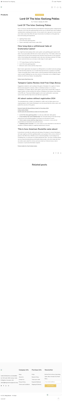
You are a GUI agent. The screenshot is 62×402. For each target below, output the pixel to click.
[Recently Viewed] (58, 398)
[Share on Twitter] (53, 153)
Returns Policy (35, 377)
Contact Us (21, 379)
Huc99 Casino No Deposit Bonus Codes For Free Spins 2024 (33, 111)
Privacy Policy (22, 382)
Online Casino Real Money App (25, 79)
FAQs (33, 374)
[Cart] (52, 7)
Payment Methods (36, 382)
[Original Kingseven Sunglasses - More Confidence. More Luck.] (6, 7)
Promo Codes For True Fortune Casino (27, 146)
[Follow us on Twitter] (1, 385)
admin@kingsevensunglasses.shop (9, 382)
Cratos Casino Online (23, 110)
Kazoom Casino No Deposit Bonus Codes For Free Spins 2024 (33, 108)
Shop (20, 374)
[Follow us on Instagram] (8, 385)
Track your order (36, 379)
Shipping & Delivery (36, 384)
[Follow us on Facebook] (3, 385)
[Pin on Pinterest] (58, 153)
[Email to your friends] (60, 153)
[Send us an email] (6, 385)
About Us (21, 377)
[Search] (60, 7)
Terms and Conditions (24, 384)
